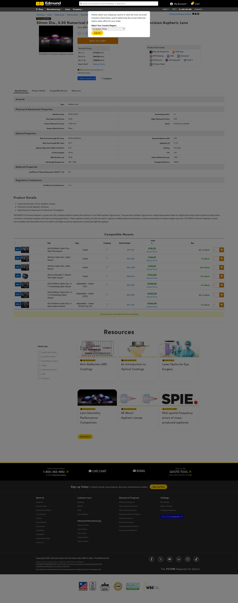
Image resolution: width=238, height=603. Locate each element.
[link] (196, 2)
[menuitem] (42, 9)
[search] (118, 3)
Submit (97, 33)
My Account (179, 4)
